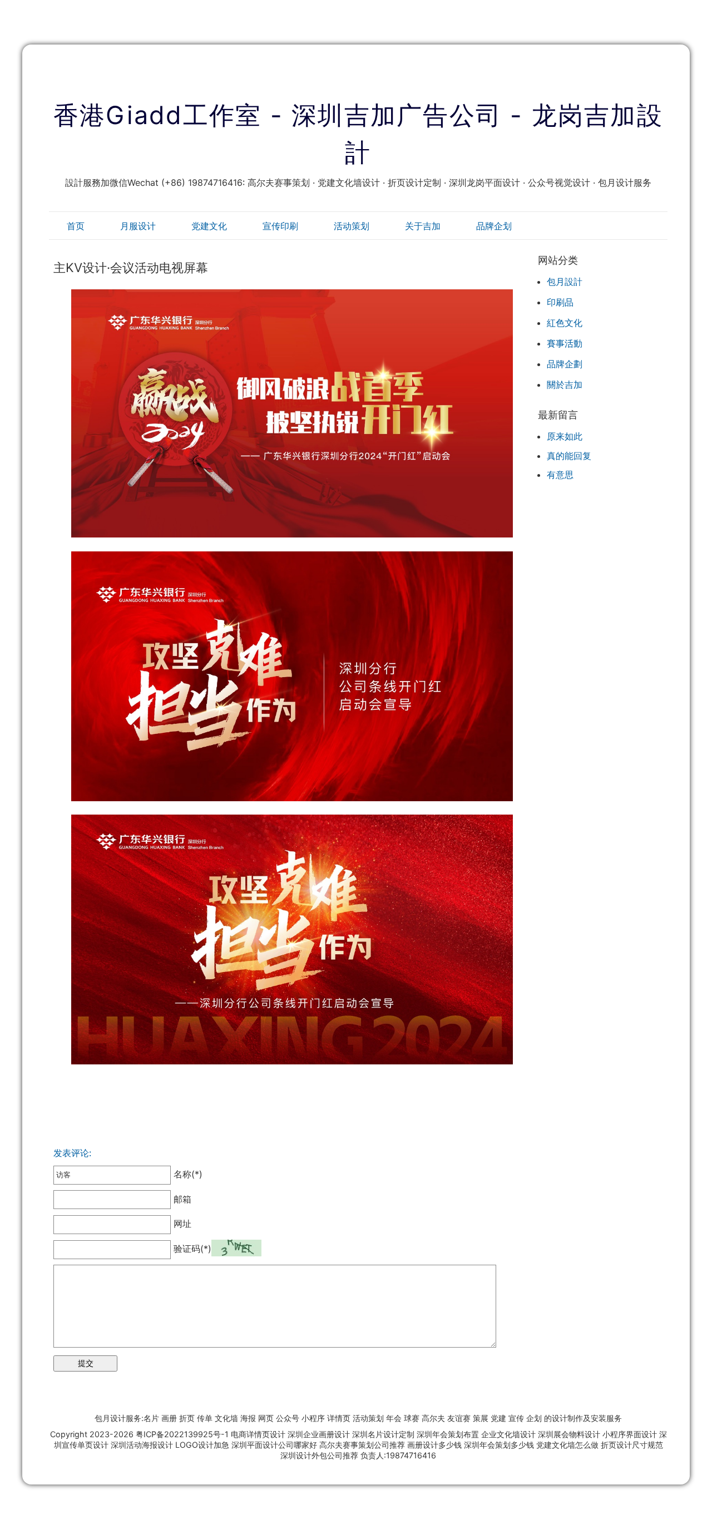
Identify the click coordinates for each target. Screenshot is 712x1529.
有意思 (560, 474)
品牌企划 (494, 225)
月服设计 (138, 225)
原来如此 (564, 436)
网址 (181, 1223)
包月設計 (564, 281)
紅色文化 (564, 322)
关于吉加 (423, 225)
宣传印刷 (280, 225)
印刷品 (560, 302)
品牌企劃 (564, 363)
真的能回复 (569, 455)
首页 (76, 225)
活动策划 (351, 225)
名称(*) (186, 1174)
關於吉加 (564, 384)
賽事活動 (564, 343)
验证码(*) (192, 1248)
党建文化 (209, 225)
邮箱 (181, 1199)
